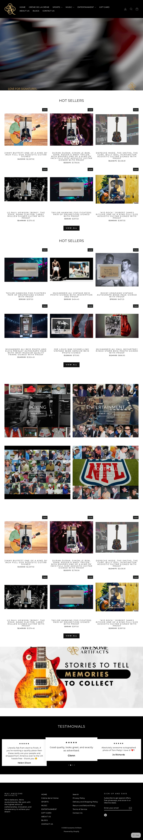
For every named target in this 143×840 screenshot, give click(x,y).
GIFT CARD (104, 7)
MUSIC (69, 7)
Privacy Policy (79, 798)
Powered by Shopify (71, 831)
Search (76, 794)
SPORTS (57, 7)
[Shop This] (37, 410)
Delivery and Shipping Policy (85, 802)
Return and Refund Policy (84, 805)
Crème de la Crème (39, 7)
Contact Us (77, 813)
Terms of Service (80, 809)
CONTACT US (48, 11)
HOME (23, 7)
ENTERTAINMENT (86, 7)
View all (71, 228)
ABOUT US (24, 11)
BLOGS (36, 11)
